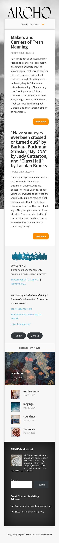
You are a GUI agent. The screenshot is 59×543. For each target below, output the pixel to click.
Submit (18, 335)
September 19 (18, 279)
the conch (29, 429)
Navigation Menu (31, 24)
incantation (17, 373)
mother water (31, 391)
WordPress (47, 534)
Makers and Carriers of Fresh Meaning (27, 42)
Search (14, 480)
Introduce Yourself (21, 324)
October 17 (34, 279)
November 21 (18, 283)
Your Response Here (21, 308)
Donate (35, 335)
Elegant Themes (24, 534)
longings (28, 404)
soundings (29, 416)
